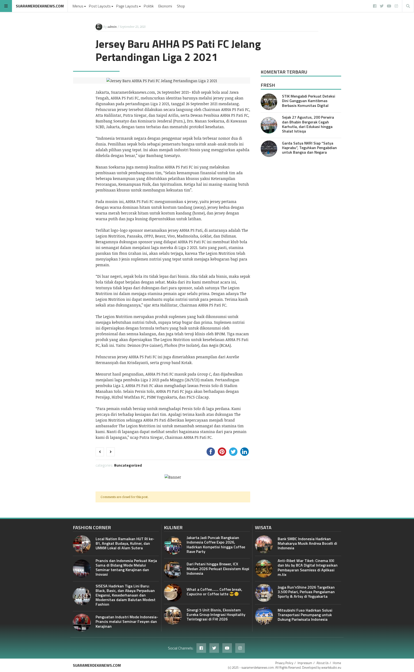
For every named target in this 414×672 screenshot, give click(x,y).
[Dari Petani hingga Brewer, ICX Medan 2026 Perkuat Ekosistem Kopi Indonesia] (173, 570)
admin (112, 26)
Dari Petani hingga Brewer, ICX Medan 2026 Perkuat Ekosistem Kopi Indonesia (218, 568)
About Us (322, 662)
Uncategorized (129, 465)
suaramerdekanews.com (40, 6)
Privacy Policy (284, 662)
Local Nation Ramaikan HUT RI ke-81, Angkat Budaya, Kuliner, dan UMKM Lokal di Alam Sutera (125, 543)
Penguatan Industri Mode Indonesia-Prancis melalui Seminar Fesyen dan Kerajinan (127, 621)
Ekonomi (165, 6)
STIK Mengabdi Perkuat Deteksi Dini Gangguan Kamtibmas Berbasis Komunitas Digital (308, 100)
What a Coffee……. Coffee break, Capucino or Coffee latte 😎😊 (214, 591)
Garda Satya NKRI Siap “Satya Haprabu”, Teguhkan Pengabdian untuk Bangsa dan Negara (309, 147)
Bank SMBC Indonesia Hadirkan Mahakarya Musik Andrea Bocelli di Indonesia (307, 543)
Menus (78, 6)
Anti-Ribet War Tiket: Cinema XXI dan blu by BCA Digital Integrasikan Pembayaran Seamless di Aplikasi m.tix (308, 567)
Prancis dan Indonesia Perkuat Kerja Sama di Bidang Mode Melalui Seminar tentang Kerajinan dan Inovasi (126, 567)
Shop (181, 6)
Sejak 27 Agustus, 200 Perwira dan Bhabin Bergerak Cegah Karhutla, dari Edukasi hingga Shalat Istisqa (308, 124)
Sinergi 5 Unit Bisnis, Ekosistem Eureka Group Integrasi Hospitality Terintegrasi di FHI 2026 (216, 614)
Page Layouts (127, 6)
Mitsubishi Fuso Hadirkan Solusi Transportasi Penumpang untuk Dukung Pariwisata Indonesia (305, 614)
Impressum (305, 662)
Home (337, 662)
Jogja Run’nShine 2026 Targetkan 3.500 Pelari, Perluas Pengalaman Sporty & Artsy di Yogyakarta (306, 591)
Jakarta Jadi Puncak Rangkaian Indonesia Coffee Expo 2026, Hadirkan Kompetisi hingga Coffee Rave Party (216, 544)
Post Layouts (100, 6)
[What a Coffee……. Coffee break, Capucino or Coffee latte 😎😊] (173, 593)
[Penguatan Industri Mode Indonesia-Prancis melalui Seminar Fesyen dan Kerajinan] (82, 623)
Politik (149, 6)
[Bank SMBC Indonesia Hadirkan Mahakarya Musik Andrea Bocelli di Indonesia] (264, 544)
